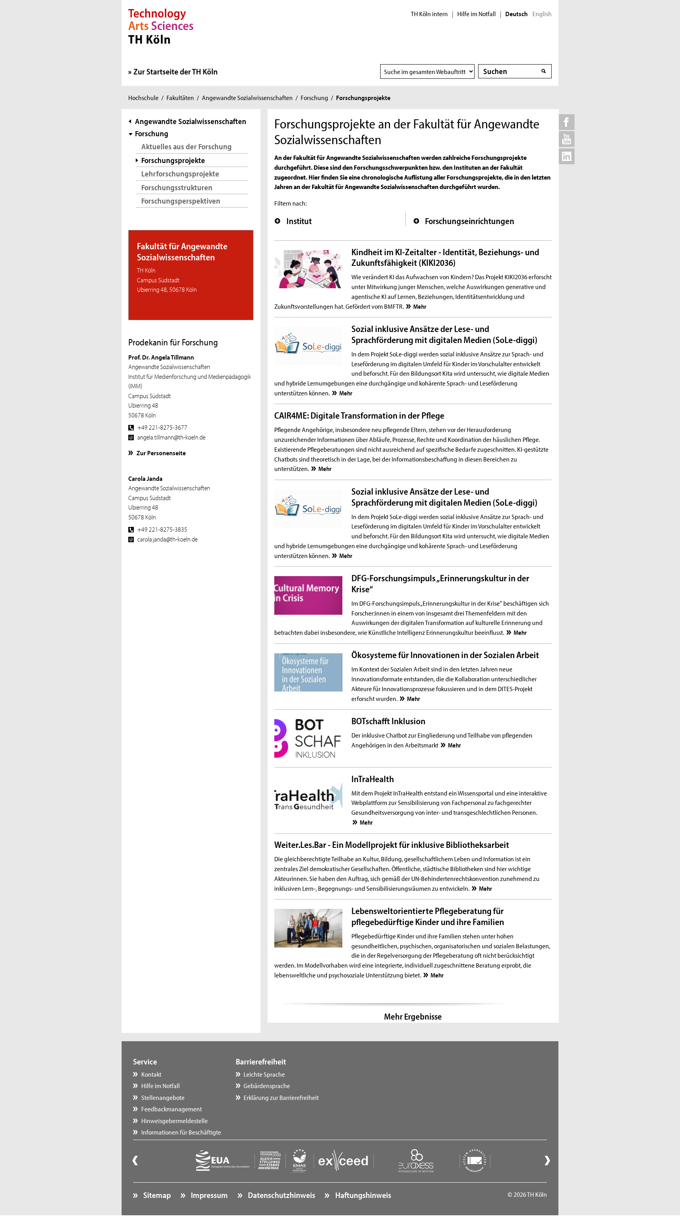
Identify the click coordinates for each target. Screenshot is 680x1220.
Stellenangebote (163, 1097)
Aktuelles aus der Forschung (186, 146)
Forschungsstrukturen (177, 187)
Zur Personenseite (161, 452)
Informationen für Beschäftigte (181, 1131)
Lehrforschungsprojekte (180, 173)
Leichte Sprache (264, 1074)
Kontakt (151, 1074)
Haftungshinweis (362, 1195)
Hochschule (143, 97)
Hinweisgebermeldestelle (174, 1120)
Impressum (208, 1195)
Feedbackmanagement (171, 1108)
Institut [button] (299, 220)
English (542, 14)
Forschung (314, 97)
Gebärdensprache (267, 1085)
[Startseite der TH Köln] (160, 25)
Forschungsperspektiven (180, 201)
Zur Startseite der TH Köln (175, 71)
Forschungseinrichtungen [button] (469, 220)
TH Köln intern (429, 14)
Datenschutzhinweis (280, 1195)
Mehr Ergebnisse (413, 1016)
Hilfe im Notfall (476, 14)
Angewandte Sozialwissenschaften (247, 97)
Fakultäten (180, 97)
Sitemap (156, 1195)
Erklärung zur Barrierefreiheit (281, 1097)
